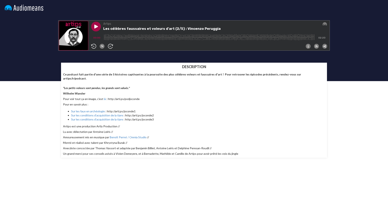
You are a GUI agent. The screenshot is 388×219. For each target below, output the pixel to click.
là (105, 99)
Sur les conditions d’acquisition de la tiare (97, 115)
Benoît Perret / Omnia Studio (128, 137)
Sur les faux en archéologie (88, 111)
